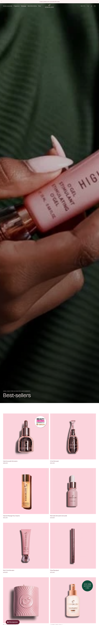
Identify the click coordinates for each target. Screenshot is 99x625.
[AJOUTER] (46, 457)
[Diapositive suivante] (46, 436)
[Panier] (95, 6)
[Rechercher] (88, 6)
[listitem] (39, 6)
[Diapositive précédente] (5, 436)
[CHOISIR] (46, 511)
